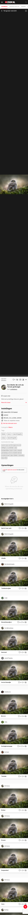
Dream (3, 840)
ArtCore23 (7, 786)
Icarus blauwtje (6, 682)
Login (4, 469)
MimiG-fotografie (8, 504)
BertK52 (6, 910)
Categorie (7, 427)
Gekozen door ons (14, 6)
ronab (5, 598)
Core (2, 904)
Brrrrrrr (3, 716)
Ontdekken (4, 6)
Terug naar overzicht (10, 11)
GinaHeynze (7, 692)
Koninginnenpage (6, 746)
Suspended (4, 870)
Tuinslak (3, 776)
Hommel (4, 652)
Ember (3, 810)
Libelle (3, 558)
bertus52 (6, 752)
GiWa (5, 722)
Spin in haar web (6, 528)
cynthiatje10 (13, 389)
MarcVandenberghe (9, 564)
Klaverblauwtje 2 (6, 622)
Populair (23, 6)
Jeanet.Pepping (7, 658)
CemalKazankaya (8, 628)
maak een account (12, 469)
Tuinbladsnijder (6, 588)
